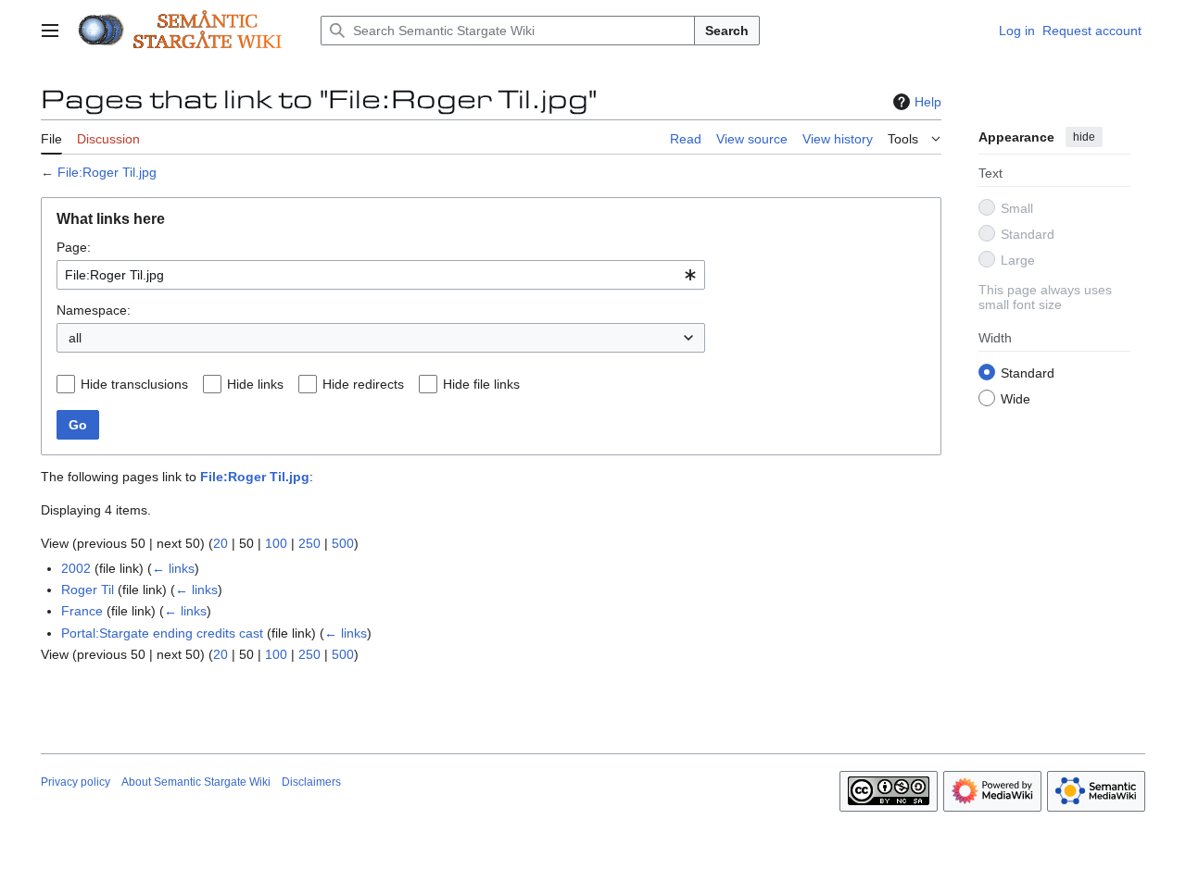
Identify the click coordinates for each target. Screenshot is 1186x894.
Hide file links (481, 384)
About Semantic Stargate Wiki (196, 782)
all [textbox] (75, 337)
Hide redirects (363, 384)
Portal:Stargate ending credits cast (162, 633)
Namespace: (94, 310)
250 (309, 543)
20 (220, 543)
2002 (76, 568)
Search (727, 30)
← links (173, 568)
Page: (74, 247)
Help (928, 101)
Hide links (255, 384)
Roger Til (87, 589)
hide (1084, 136)
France (82, 610)
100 (276, 543)
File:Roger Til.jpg (107, 172)
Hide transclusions (134, 384)
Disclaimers (311, 782)
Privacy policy (75, 782)
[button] (50, 30)
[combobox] (381, 275)
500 (343, 543)
